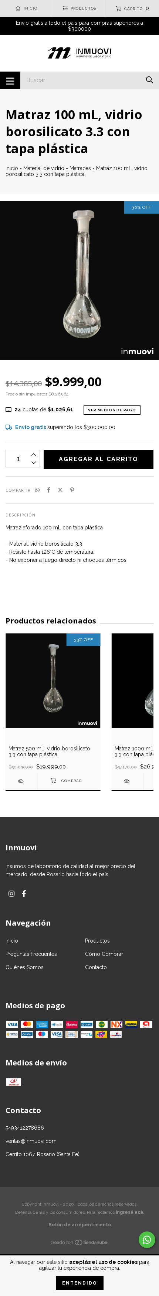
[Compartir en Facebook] (48, 490)
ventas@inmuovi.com (31, 1141)
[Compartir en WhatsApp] (37, 490)
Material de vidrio (43, 168)
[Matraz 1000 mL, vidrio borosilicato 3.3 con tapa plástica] (127, 781)
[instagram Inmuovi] (11, 893)
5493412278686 (25, 1128)
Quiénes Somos (25, 967)
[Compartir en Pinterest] (72, 490)
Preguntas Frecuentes (31, 954)
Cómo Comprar (104, 954)
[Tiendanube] (79, 1244)
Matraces (80, 168)
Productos (97, 941)
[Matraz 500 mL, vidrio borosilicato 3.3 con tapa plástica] (21, 781)
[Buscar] (149, 79)
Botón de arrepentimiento (79, 1224)
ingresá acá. (130, 1212)
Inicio (12, 168)
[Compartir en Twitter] (60, 490)
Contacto (96, 967)
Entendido (79, 1283)
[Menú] (10, 80)
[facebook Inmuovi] (24, 893)
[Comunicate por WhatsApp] (147, 1239)
